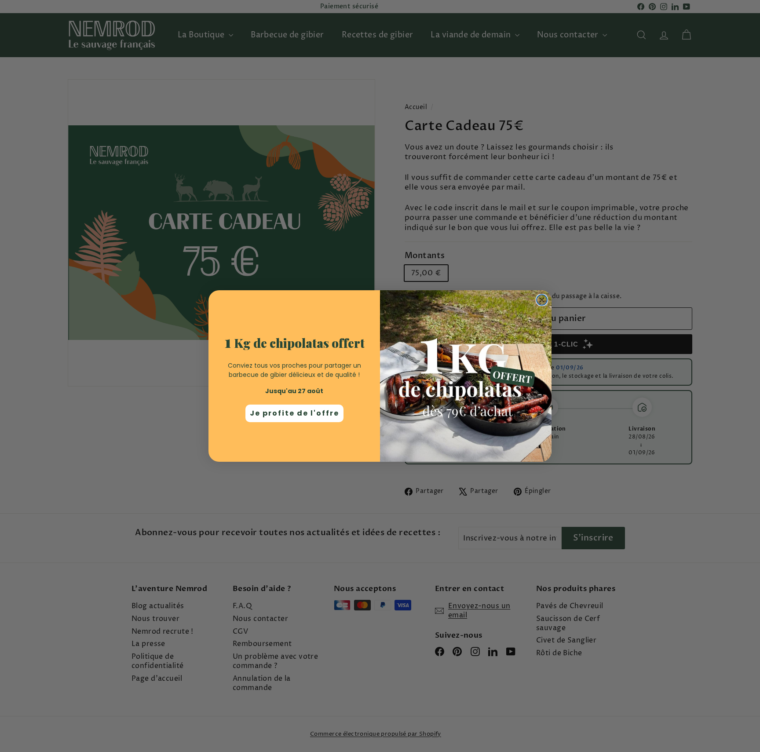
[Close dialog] (542, 300)
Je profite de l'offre (294, 413)
